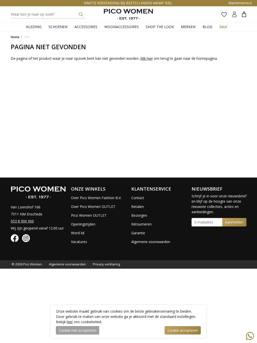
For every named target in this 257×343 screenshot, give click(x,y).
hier (70, 321)
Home (15, 37)
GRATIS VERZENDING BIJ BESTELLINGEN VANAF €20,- (128, 3)
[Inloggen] (234, 14)
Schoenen (58, 26)
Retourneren (141, 224)
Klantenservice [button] (240, 3)
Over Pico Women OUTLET (93, 206)
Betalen (137, 206)
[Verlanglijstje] (224, 14)
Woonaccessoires (121, 26)
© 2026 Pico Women (27, 264)
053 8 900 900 (22, 221)
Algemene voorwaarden (150, 241)
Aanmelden (234, 222)
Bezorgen (139, 215)
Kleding (33, 26)
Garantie (138, 233)
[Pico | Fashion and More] (128, 14)
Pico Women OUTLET (89, 215)
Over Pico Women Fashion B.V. (96, 197)
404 (26, 37)
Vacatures (79, 241)
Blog (207, 26)
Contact (137, 197)
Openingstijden (83, 224)
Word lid (77, 233)
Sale (223, 26)
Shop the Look (160, 26)
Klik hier (146, 58)
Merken (188, 26)
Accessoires (86, 26)
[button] (244, 14)
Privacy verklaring (106, 264)
